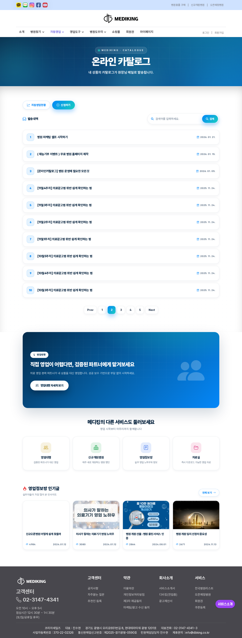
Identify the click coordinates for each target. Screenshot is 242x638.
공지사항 (93, 588)
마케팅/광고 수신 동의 (136, 607)
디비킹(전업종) (168, 594)
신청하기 (66, 105)
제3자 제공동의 (132, 601)
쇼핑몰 (116, 32)
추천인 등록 (95, 601)
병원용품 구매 (178, 4)
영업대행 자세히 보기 (51, 385)
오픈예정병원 (217, 4)
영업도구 (75, 32)
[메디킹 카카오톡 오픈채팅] (18, 5)
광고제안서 (165, 601)
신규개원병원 (198, 4)
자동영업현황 (38, 105)
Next (152, 309)
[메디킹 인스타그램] (31, 5)
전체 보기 (207, 492)
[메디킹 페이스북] (38, 5)
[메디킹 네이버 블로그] (25, 5)
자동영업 (55, 32)
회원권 (130, 32)
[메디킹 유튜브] (45, 5)
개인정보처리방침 (134, 594)
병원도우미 (96, 32)
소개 (21, 32)
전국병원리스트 (204, 588)
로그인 (205, 32)
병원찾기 (35, 32)
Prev (90, 309)
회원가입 (219, 32)
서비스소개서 (167, 588)
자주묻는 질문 (96, 594)
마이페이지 (146, 32)
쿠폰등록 (200, 607)
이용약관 (128, 588)
